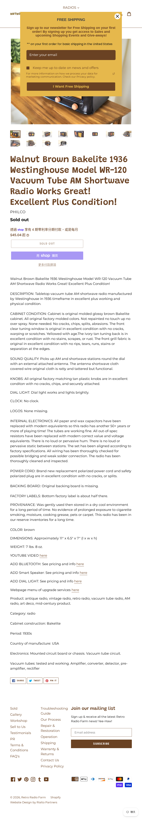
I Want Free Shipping (71, 86)
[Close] (117, 16)
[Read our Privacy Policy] (113, 73)
